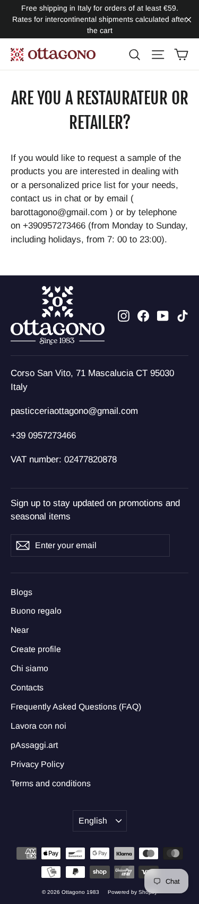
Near (20, 629)
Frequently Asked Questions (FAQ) (76, 706)
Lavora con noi (38, 725)
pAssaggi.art (34, 745)
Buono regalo (36, 610)
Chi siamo (29, 668)
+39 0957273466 (43, 435)
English (93, 820)
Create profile (36, 649)
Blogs (21, 592)
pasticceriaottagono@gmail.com (74, 411)
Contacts (27, 687)
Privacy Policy (37, 764)
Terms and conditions (51, 783)
